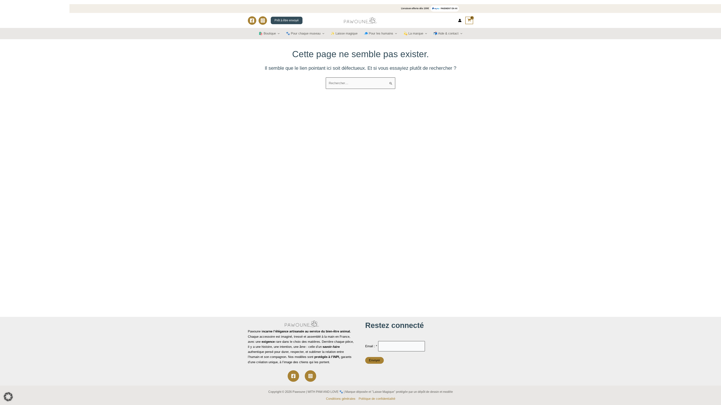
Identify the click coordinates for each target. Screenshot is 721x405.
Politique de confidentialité (377, 398)
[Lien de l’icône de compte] (460, 20)
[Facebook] (252, 20)
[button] (8, 396)
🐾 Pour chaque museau (303, 33)
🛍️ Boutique (267, 33)
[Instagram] (263, 20)
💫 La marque (413, 33)
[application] (278, 33)
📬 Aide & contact (446, 33)
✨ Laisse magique (344, 33)
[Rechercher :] (360, 83)
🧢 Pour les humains (378, 33)
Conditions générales (340, 398)
